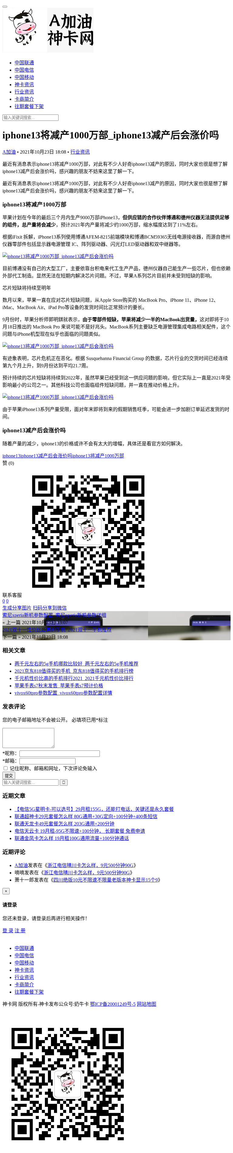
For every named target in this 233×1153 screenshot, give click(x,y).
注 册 (20, 930)
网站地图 (146, 1004)
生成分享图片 (17, 608)
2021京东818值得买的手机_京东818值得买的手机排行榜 (74, 671)
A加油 (9, 152)
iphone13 (11, 455)
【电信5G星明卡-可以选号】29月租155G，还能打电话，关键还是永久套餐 (94, 809)
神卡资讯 (24, 84)
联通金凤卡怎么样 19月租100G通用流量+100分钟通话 (72, 838)
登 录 (7, 930)
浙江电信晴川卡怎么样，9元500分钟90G (90, 865)
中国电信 (24, 70)
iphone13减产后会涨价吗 (46, 455)
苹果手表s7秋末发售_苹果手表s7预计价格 (59, 685)
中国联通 (24, 62)
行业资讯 (24, 91)
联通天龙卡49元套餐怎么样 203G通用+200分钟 (64, 823)
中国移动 (24, 77)
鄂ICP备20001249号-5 (113, 1004)
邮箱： (10, 761)
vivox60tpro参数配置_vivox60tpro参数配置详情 (63, 693)
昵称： (10, 753)
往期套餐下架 (29, 106)
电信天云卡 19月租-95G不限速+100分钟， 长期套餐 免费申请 (80, 831)
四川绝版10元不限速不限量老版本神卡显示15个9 (105, 880)
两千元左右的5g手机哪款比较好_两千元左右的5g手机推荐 (76, 663)
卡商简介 (24, 99)
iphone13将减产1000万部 (98, 455)
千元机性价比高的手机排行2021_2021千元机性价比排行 (74, 678)
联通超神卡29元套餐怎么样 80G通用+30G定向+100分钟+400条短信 (86, 816)
